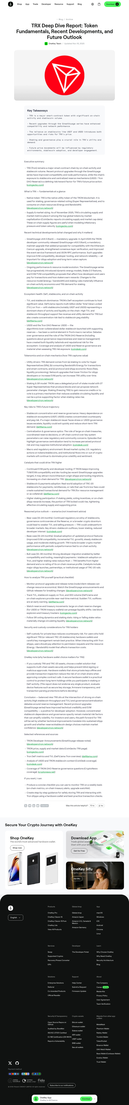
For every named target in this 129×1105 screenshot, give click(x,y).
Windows (100, 917)
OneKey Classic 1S (55, 917)
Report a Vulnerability (56, 1041)
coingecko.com (35, 185)
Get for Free (79, 851)
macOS (99, 913)
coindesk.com (79, 349)
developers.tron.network (40, 208)
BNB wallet (76, 1043)
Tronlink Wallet (102, 1037)
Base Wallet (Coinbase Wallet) (108, 1054)
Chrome (99, 929)
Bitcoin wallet (77, 1022)
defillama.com (34, 321)
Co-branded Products (57, 991)
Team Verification (103, 1004)
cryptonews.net (47, 772)
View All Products (55, 929)
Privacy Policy (101, 996)
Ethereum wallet (78, 1026)
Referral (51, 987)
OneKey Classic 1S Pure (57, 921)
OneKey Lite (52, 925)
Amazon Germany (79, 927)
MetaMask (100, 1024)
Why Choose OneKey (105, 952)
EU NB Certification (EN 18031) (59, 1037)
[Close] (94, 1098)
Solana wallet (77, 1031)
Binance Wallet (102, 1045)
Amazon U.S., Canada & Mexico (81, 922)
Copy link (44, 806)
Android (99, 925)
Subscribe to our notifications (61, 1085)
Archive (69, 19)
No (93, 806)
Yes (102, 806)
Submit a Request (79, 987)
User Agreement (103, 1000)
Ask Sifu (77, 879)
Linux (98, 934)
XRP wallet (76, 1035)
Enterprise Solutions (56, 983)
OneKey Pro (52, 913)
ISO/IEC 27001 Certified (57, 1033)
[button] (27, 4)
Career (99, 987)
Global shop (77, 913)
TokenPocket (101, 1041)
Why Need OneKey (104, 956)
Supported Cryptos (55, 956)
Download (110, 4)
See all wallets (77, 1047)
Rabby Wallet (101, 1033)
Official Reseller (54, 995)
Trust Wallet (101, 1062)
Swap (50, 952)
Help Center (77, 983)
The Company (102, 983)
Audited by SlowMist (56, 1029)
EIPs (49, 964)
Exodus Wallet (102, 1058)
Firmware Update (79, 991)
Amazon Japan (78, 917)
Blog (98, 964)
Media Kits (100, 991)
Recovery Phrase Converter (59, 960)
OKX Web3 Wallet (103, 1049)
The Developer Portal (80, 952)
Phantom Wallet (102, 1029)
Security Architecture (105, 960)
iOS (97, 921)
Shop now (17, 848)
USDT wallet (77, 1039)
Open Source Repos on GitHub (57, 1023)
